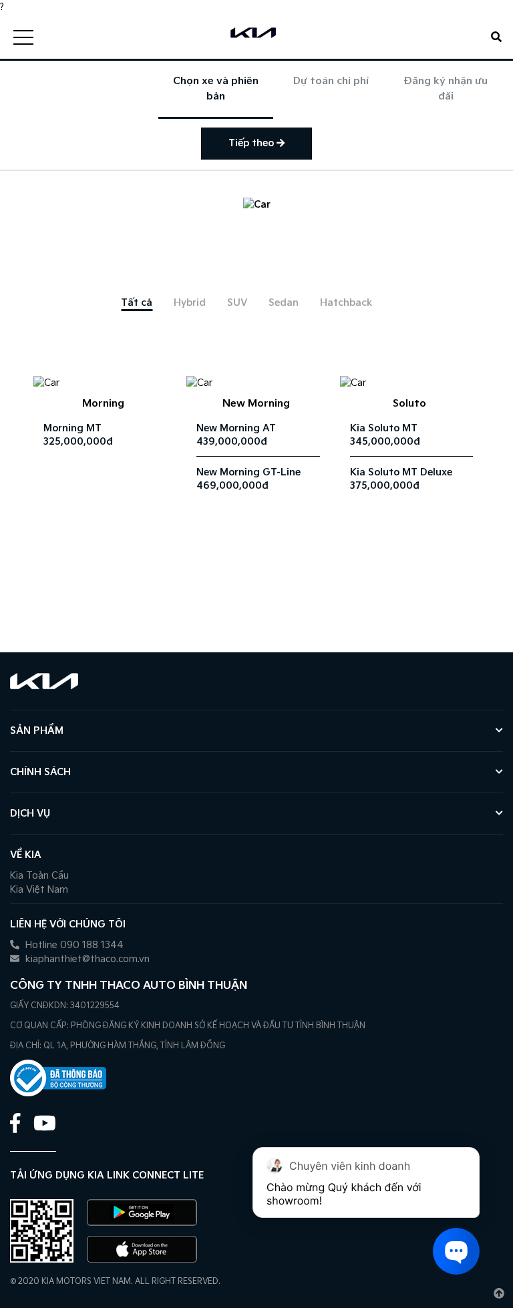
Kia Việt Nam (39, 889)
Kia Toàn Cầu (39, 875)
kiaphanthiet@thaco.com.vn (86, 959)
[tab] (136, 302)
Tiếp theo (252, 143)
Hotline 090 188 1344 (73, 945)
